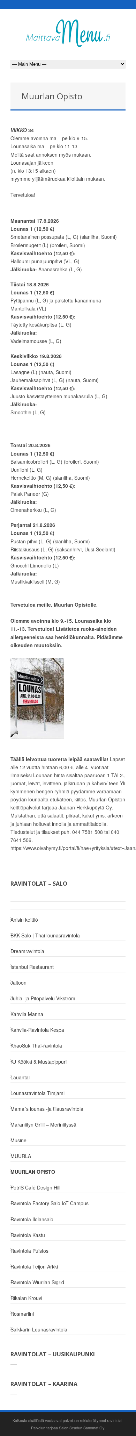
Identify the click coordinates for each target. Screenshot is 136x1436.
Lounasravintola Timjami (37, 1092)
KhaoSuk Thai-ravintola (36, 1045)
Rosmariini (22, 1313)
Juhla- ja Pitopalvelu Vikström (42, 998)
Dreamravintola (27, 951)
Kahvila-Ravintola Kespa (37, 1029)
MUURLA (20, 1155)
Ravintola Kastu (27, 1234)
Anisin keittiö (24, 919)
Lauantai (20, 1077)
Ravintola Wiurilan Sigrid (37, 1282)
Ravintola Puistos (29, 1250)
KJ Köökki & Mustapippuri (38, 1061)
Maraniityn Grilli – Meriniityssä (43, 1124)
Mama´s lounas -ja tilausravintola (46, 1108)
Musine (18, 1140)
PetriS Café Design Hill (35, 1187)
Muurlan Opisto (32, 1171)
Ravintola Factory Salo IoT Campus (49, 1203)
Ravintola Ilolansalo (31, 1219)
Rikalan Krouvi (26, 1297)
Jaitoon (18, 982)
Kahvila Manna (26, 1013)
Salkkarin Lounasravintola (38, 1329)
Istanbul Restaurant (32, 966)
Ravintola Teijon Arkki (34, 1266)
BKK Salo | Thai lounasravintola (45, 935)
